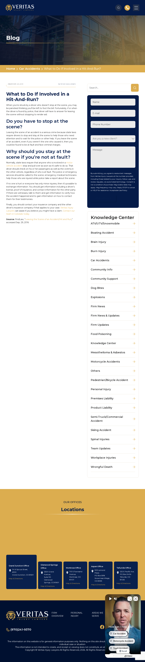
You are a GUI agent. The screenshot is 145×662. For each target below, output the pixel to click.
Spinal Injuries (100, 439)
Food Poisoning (101, 334)
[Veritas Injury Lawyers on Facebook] (102, 626)
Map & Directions (16, 578)
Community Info (101, 269)
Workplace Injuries (103, 457)
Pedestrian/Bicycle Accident (109, 380)
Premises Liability (102, 398)
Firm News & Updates (105, 315)
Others (95, 370)
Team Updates (100, 448)
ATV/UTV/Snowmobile (105, 223)
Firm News (98, 306)
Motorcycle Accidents (105, 361)
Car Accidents (29, 68)
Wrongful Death (102, 466)
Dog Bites (97, 288)
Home (10, 68)
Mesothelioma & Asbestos (108, 352)
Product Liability (101, 407)
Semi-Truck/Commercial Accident (107, 418)
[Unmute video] (110, 598)
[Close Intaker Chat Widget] (135, 598)
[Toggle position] (129, 598)
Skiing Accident (101, 430)
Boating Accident (102, 232)
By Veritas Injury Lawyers (67, 84)
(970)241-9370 (20, 629)
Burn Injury (98, 251)
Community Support (104, 278)
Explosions (98, 297)
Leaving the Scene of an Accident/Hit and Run (48, 219)
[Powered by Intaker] (128, 656)
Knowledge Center (103, 343)
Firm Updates (100, 324)
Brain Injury (98, 242)
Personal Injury (101, 389)
